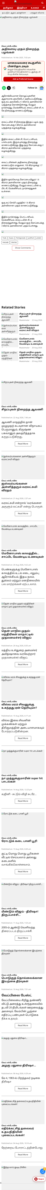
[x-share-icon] (9, 89)
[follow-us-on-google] (42, 88)
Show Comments (23, 248)
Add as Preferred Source (23, 79)
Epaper (41, 1179)
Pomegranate (21, 238)
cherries (14, 242)
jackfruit (31, 238)
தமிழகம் (8, 8)
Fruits (4, 238)
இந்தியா (22, 8)
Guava (11, 238)
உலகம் (35, 8)
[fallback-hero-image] (9, 317)
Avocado (5, 242)
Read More (23, 444)
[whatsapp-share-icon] (4, 89)
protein (38, 238)
